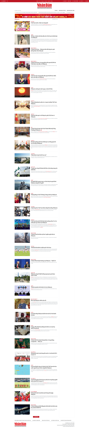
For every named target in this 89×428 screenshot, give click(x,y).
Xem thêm (36, 416)
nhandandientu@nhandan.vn (69, 426)
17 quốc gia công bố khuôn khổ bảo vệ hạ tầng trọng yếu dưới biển (44, 168)
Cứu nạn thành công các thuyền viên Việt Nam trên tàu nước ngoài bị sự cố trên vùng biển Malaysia (44, 367)
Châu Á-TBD (33, 272)
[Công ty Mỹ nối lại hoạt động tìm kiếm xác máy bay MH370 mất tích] (22, 330)
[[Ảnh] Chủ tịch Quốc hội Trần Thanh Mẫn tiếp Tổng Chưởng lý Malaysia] (22, 132)
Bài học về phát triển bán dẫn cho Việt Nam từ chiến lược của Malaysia (44, 36)
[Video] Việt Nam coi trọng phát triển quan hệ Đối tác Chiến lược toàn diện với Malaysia (43, 63)
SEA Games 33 (33, 378)
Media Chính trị (33, 61)
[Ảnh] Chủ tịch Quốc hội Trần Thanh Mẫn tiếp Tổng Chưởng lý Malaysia (43, 129)
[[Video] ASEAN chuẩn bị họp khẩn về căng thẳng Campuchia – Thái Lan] (22, 343)
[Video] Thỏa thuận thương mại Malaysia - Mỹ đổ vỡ (43, 260)
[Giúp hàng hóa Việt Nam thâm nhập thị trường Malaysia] (22, 211)
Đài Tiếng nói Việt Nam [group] (55, 420)
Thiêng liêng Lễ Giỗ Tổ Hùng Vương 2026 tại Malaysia (44, 194)
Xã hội (32, 365)
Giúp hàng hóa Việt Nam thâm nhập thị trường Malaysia (44, 208)
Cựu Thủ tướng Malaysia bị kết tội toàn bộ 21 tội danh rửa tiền (43, 314)
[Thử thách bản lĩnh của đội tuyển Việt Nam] (22, 251)
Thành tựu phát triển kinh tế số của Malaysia (41, 287)
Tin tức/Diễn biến (34, 391)
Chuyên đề (32, 153)
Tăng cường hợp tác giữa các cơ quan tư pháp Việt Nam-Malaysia (44, 102)
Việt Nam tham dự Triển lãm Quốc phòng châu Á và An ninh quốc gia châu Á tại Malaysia (44, 221)
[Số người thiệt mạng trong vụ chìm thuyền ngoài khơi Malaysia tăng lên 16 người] (22, 185)
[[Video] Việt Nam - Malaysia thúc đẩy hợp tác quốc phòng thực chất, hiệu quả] (22, 53)
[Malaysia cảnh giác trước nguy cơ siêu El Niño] (22, 92)
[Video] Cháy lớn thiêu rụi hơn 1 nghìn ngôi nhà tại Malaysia (43, 235)
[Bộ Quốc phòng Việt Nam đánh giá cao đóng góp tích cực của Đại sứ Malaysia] (22, 145)
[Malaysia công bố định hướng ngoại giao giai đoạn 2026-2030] (22, 277)
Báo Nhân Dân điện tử (44, 6)
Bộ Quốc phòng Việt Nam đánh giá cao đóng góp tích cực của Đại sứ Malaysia (43, 142)
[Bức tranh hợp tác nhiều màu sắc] (22, 304)
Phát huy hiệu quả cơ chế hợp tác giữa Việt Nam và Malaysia (43, 116)
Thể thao (32, 21)
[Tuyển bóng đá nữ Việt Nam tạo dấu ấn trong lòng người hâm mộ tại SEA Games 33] (22, 383)
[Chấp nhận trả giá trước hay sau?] (22, 158)
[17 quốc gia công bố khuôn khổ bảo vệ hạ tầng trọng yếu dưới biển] (22, 172)
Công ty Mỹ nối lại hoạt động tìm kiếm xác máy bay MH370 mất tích (43, 327)
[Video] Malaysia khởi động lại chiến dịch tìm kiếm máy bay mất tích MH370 (44, 406)
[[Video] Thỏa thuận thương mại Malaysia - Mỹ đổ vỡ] (22, 264)
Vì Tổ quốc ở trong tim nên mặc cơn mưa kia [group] (50, 12)
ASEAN (32, 34)
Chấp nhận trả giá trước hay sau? (38, 155)
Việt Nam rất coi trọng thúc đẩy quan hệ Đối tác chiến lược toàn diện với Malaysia (43, 76)
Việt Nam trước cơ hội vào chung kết (39, 23)
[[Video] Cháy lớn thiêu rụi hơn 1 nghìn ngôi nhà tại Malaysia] (22, 238)
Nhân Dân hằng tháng (70, 10)
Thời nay (56, 10)
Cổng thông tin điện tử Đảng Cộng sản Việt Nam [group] (23, 420)
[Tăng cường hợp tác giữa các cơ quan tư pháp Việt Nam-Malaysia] (22, 105)
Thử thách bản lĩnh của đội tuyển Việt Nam (41, 247)
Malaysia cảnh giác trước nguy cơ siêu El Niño (42, 89)
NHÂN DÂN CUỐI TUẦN (62, 10)
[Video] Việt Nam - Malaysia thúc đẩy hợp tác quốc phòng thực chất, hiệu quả (43, 50)
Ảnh (31, 127)
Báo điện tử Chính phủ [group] (36, 420)
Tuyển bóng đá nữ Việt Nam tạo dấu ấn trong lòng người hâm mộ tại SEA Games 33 (44, 380)
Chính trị (32, 74)
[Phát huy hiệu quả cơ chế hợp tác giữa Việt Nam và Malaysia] (22, 119)
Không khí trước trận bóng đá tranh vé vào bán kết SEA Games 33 (44, 354)
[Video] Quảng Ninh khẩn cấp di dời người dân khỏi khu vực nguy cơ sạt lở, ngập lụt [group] (29, 12)
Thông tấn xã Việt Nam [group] (45, 420)
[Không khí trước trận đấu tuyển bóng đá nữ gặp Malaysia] (22, 396)
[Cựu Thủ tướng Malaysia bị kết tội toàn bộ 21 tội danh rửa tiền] (22, 317)
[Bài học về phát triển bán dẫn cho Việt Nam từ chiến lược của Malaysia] (22, 39)
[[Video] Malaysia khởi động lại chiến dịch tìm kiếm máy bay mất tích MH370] (22, 409)
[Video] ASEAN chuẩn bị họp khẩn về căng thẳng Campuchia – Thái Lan (42, 340)
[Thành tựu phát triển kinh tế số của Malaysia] (22, 290)
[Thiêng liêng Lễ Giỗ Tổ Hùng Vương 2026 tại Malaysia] (22, 198)
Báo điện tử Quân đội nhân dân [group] (66, 420)
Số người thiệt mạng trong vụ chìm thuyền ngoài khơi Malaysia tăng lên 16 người (43, 182)
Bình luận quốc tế (34, 299)
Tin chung (32, 206)
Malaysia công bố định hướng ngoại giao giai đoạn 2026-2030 (43, 274)
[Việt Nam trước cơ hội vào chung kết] (22, 26)
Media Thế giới (33, 259)
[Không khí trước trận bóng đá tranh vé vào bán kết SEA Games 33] (22, 357)
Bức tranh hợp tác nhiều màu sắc (38, 300)
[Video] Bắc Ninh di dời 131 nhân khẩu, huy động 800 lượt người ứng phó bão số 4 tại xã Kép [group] (73, 12)
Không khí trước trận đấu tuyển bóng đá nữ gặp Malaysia (42, 393)
